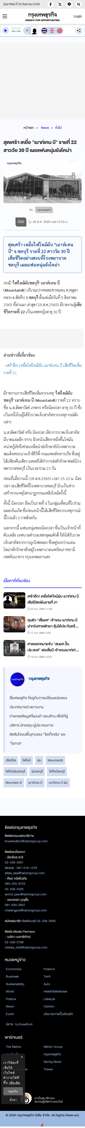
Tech (47, 976)
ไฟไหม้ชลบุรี (57, 771)
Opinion (49, 1006)
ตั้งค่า (13, 1100)
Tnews (48, 1069)
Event (10, 1014)
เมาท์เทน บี (35, 782)
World (10, 991)
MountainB (55, 760)
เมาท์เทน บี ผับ (58, 782)
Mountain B (14, 782)
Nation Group (53, 1047)
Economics (13, 969)
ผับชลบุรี (37, 771)
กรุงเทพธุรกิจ (52, 1054)
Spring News (52, 1061)
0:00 (13, 31)
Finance (49, 969)
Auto (47, 984)
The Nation (13, 1047)
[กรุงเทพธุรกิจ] (42, 16)
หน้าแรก (29, 128)
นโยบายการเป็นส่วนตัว (58, 1014)
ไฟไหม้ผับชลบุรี (15, 771)
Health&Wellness (55, 991)
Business (12, 976)
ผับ (39, 760)
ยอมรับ (13, 1091)
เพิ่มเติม (14, 1083)
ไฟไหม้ (26, 760)
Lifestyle (49, 999)
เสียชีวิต (11, 760)
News (45, 128)
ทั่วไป (58, 128)
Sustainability (15, 984)
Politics (11, 999)
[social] (51, 4)
